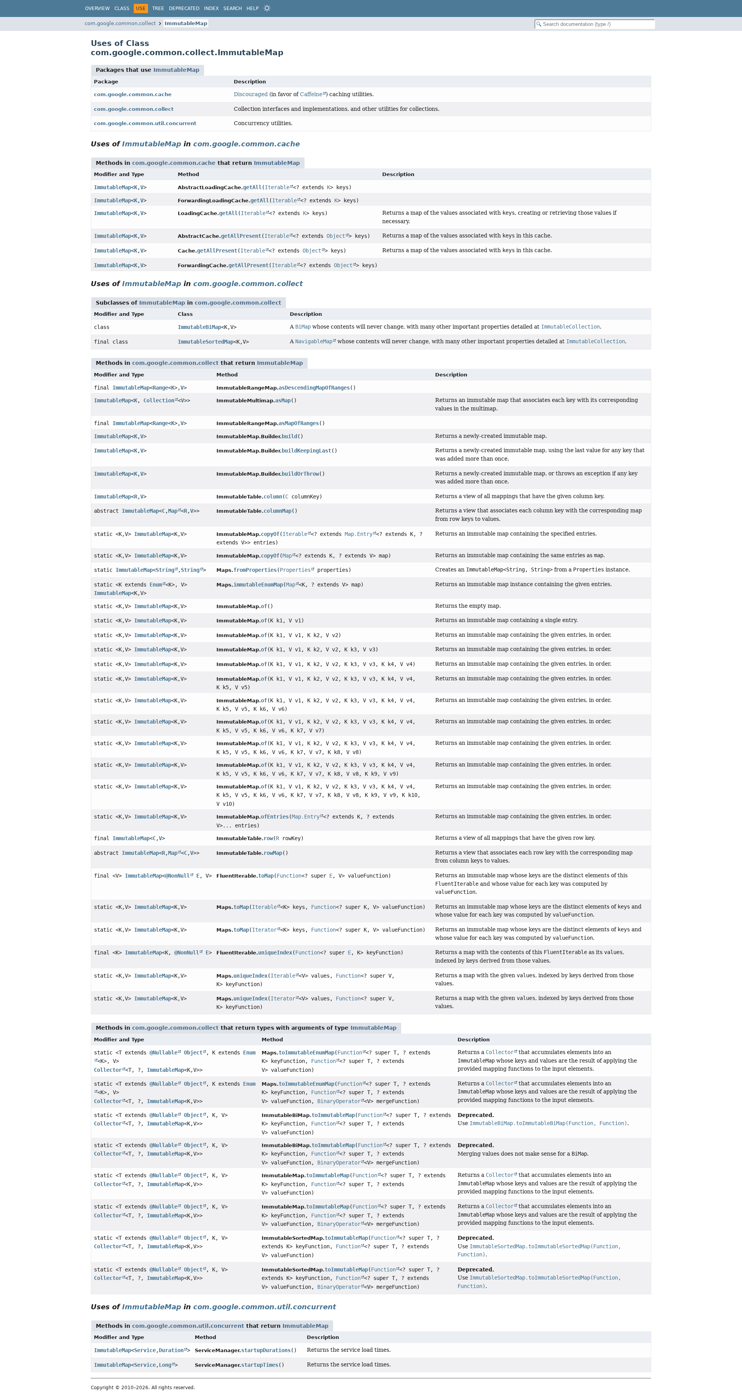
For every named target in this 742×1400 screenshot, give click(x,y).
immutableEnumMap (258, 584)
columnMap (277, 511)
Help (253, 8)
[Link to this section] (305, 144)
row (268, 838)
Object (336, 236)
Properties (295, 570)
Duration (171, 1350)
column (273, 496)
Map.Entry (359, 534)
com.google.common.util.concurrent (145, 123)
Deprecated (184, 8)
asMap (283, 400)
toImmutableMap (333, 1115)
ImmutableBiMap (199, 327)
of (264, 606)
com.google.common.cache (133, 94)
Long (165, 1365)
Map (172, 511)
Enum (156, 584)
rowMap (273, 853)
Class (121, 8)
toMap (266, 876)
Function (289, 876)
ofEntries (275, 817)
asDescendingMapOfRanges (314, 388)
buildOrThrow (300, 474)
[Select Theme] (267, 8)
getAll (252, 187)
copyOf (270, 534)
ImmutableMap (186, 23)
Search (232, 8)
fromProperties (255, 570)
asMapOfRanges (299, 423)
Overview (97, 8)
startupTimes (259, 1365)
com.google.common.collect (120, 23)
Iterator (264, 930)
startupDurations (266, 1350)
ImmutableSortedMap (205, 342)
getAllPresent (241, 236)
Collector (108, 1070)
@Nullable (163, 1052)
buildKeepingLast (306, 450)
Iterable (277, 187)
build (289, 436)
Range (160, 388)
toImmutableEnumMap (306, 1052)
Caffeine (311, 94)
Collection (158, 400)
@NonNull (177, 876)
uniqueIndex (275, 952)
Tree (158, 8)
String (165, 570)
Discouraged (251, 94)
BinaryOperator (339, 1101)
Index (211, 8)
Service (145, 1350)
